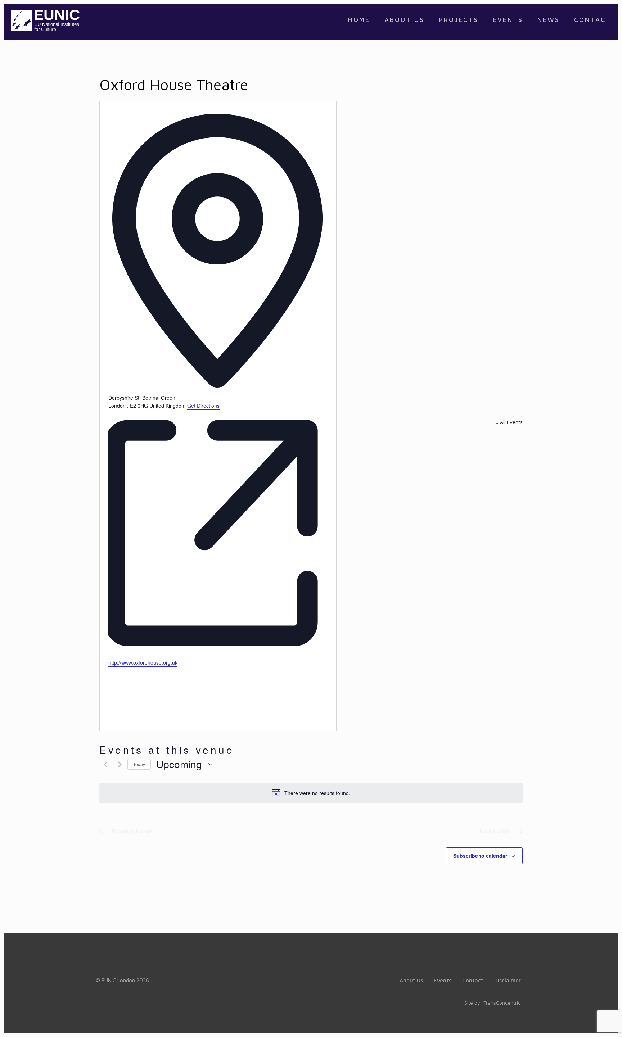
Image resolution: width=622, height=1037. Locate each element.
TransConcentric (501, 1003)
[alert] (311, 793)
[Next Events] (117, 764)
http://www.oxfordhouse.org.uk (142, 662)
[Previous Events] (103, 764)
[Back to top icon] (587, 1022)
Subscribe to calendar (480, 855)
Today (139, 764)
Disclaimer (507, 980)
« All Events (509, 422)
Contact (472, 980)
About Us (411, 980)
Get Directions (203, 405)
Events (442, 980)
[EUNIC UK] (45, 20)
